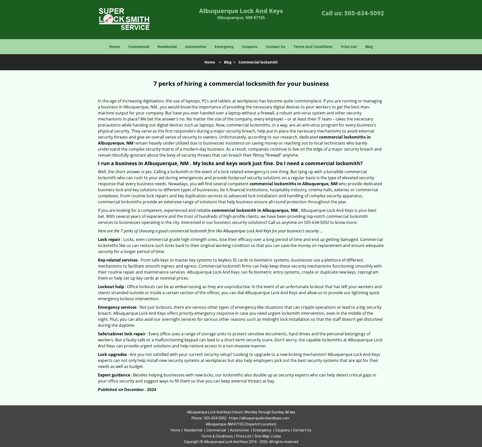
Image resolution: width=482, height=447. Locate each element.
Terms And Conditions (313, 46)
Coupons (250, 46)
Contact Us (275, 46)
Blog (369, 46)
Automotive (195, 46)
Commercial (138, 46)
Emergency (224, 46)
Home (114, 46)
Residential (167, 46)
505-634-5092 (364, 13)
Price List (349, 46)
